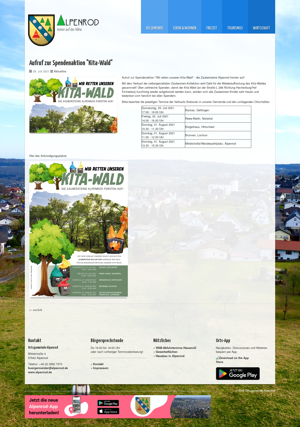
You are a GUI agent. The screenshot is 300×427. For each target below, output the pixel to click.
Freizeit (211, 28)
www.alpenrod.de (40, 372)
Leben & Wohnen (184, 28)
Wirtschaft (261, 28)
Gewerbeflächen (166, 352)
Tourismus (235, 28)
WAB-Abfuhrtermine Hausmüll (176, 348)
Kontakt (98, 364)
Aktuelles (60, 71)
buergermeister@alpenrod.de (48, 368)
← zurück (35, 310)
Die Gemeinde (154, 28)
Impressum (100, 368)
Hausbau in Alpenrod (170, 356)
